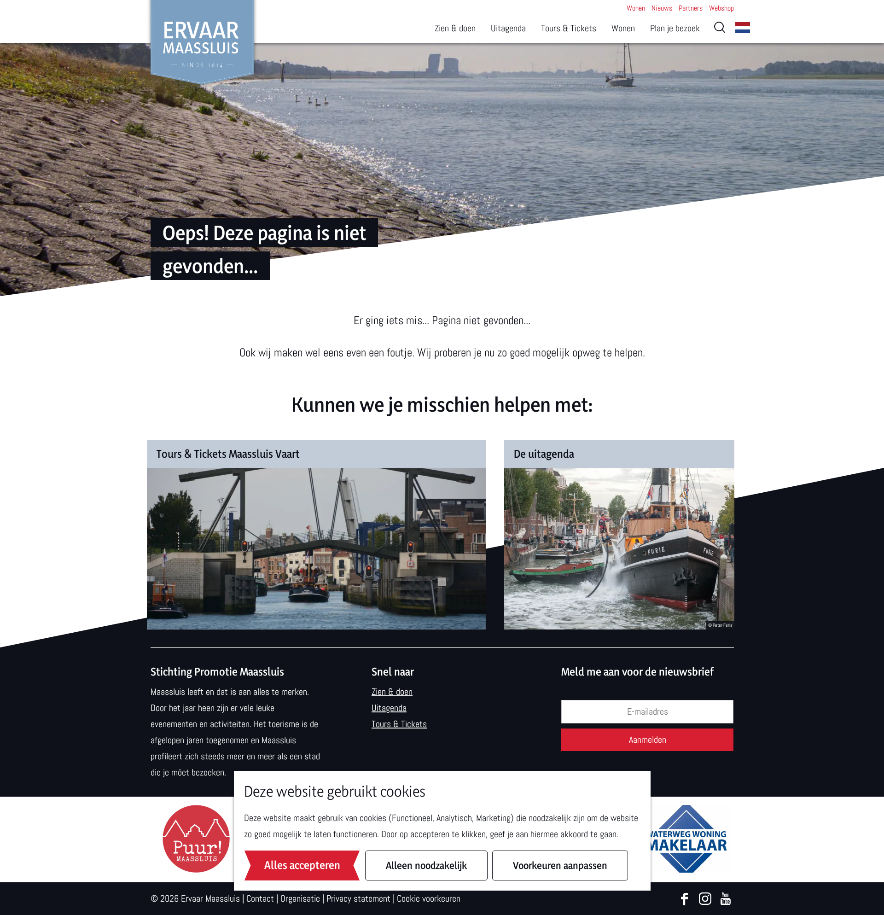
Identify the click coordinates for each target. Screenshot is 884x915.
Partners (691, 8)
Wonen (636, 8)
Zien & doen (392, 692)
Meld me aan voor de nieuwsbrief (637, 671)
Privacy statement (358, 898)
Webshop (721, 8)
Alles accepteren (302, 865)
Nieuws (661, 8)
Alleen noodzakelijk (426, 865)
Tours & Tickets (399, 724)
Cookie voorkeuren (428, 898)
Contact (260, 898)
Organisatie (300, 898)
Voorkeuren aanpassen (560, 865)
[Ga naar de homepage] (202, 42)
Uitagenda (389, 708)
